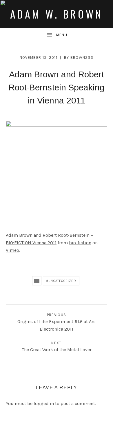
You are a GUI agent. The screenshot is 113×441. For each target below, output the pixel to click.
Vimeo (12, 250)
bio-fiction (80, 242)
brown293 (81, 57)
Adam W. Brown (56, 13)
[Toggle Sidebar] (56, 35)
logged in (44, 403)
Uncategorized (62, 281)
